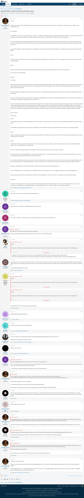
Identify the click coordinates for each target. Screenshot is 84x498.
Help (77, 486)
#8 (82, 273)
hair (25, 13)
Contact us (59, 486)
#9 (82, 311)
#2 (82, 191)
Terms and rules (66, 486)
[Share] (80, 18)
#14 (82, 371)
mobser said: (13, 417)
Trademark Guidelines (54, 490)
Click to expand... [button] (46, 252)
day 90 (22, 13)
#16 (82, 401)
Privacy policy (72, 486)
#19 (82, 440)
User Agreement (43, 492)
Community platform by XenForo (32, 488)
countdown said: (14, 443)
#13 (82, 357)
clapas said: (13, 374)
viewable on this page (57, 492)
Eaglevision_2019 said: (15, 359)
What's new (21, 4)
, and (21, 200)
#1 (82, 18)
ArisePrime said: (14, 229)
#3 (82, 204)
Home (3, 4)
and (17, 270)
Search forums (8, 6)
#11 (82, 334)
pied (28, 13)
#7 (82, 259)
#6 (82, 239)
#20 (82, 458)
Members (29, 4)
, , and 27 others (22, 187)
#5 (82, 226)
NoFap (3, 486)
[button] (25, 4)
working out (32, 13)
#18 (82, 427)
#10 (82, 323)
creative (18, 13)
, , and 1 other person (20, 472)
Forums (8, 4)
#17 (82, 414)
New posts (3, 6)
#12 (82, 345)
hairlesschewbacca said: (16, 242)
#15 (82, 390)
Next (6, 15)
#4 (82, 215)
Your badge (14, 4)
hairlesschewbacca (5, 13)
